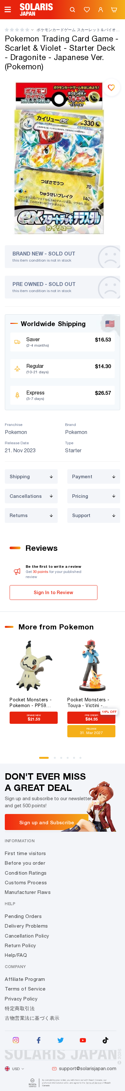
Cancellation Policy (27, 936)
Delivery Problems (26, 926)
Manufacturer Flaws (28, 892)
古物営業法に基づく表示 (32, 1018)
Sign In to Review (53, 592)
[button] (17, 29)
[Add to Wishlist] (111, 87)
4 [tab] (70, 760)
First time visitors (25, 853)
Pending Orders (23, 916)
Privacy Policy (21, 998)
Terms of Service (25, 988)
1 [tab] (42, 760)
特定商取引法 (20, 1008)
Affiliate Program (25, 979)
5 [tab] (76, 760)
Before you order (25, 863)
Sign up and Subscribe (46, 822)
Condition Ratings (26, 873)
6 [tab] (82, 760)
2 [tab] (57, 760)
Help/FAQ (16, 955)
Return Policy (20, 945)
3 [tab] (63, 760)
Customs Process (26, 882)
